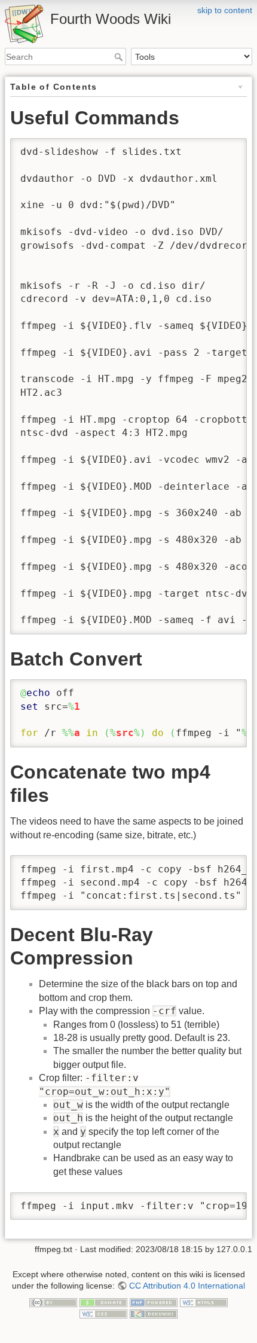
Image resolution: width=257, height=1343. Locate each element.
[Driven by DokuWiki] (154, 1313)
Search (120, 57)
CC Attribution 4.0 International (187, 1285)
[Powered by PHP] (154, 1302)
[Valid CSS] (103, 1313)
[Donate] (103, 1302)
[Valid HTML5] (204, 1302)
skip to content (224, 10)
